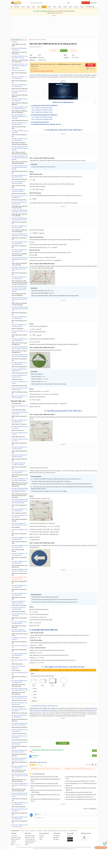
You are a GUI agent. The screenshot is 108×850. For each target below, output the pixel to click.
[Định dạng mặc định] (45, 814)
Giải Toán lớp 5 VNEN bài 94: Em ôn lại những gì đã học (19, 681)
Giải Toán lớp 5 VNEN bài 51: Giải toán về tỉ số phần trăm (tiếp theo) (20, 355)
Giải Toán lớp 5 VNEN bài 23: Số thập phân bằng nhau (19, 123)
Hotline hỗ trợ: (55, 13)
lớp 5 (80, 130)
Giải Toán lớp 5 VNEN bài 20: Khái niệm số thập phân (20, 99)
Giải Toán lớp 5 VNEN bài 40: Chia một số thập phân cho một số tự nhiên (20, 259)
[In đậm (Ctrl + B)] (38, 814)
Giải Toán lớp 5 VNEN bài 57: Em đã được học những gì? (47, 768)
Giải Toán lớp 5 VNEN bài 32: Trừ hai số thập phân (19, 196)
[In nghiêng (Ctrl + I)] (42, 814)
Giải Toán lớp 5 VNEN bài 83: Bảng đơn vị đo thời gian (18, 602)
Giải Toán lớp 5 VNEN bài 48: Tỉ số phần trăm (20, 331)
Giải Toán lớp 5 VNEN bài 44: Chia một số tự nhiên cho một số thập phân (20, 299)
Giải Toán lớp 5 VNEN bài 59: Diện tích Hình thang (20, 413)
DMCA (26, 844)
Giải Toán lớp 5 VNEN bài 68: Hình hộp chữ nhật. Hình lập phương (20, 479)
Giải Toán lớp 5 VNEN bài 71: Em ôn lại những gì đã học (19, 510)
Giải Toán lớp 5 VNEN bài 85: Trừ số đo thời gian (19, 614)
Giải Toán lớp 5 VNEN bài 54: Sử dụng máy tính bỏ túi (19, 376)
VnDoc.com (30, 39)
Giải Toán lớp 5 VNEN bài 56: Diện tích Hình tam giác (20, 388)
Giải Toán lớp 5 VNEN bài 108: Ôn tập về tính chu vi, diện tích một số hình (20, 785)
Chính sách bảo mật (30, 839)
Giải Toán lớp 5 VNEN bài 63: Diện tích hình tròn (20, 440)
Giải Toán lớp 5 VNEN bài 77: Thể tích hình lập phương (19, 554)
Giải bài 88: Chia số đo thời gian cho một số (19, 638)
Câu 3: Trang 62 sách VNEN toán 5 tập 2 (42, 112)
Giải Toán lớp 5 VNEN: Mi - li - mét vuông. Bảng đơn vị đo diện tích (20, 65)
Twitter (40, 839)
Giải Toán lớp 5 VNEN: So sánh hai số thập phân (20, 131)
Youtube (41, 837)
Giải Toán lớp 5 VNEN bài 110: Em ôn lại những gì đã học (20, 803)
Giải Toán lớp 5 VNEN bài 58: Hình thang (20, 406)
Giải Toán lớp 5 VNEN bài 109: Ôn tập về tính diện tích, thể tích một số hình (20, 795)
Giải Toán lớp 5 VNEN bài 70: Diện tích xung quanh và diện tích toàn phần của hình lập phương (20, 501)
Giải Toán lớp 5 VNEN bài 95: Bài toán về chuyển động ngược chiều (20, 689)
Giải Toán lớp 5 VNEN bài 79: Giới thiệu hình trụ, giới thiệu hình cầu (20, 570)
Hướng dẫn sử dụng (15, 837)
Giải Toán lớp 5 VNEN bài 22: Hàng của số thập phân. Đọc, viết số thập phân (19, 116)
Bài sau (73, 50)
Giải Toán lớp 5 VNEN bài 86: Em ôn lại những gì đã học (19, 622)
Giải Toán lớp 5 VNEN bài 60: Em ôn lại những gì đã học (19, 421)
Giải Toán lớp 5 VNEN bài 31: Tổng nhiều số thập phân (18, 190)
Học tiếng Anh (56, 835)
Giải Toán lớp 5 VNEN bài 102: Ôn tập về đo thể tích (20, 736)
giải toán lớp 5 (64, 708)
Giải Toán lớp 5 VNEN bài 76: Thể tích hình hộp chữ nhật (19, 546)
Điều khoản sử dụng (30, 837)
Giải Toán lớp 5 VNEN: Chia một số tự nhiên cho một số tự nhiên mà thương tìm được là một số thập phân (19, 289)
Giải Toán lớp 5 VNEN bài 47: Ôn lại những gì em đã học (19, 325)
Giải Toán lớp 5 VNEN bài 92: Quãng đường (18, 667)
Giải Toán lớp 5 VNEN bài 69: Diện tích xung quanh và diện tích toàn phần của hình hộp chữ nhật (20, 490)
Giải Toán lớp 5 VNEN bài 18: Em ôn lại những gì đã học (19, 85)
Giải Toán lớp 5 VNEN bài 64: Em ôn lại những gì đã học (19, 447)
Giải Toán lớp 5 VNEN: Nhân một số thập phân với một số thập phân (20, 234)
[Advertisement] (54, 26)
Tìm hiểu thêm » (34, 68)
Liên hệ (13, 842)
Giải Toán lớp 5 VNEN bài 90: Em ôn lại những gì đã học (19, 654)
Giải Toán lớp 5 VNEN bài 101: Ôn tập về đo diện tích (20, 730)
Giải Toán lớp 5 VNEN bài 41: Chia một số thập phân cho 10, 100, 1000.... (20, 269)
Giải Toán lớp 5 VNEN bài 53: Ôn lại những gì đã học (19, 369)
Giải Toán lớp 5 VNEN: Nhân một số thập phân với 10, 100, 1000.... (19, 218)
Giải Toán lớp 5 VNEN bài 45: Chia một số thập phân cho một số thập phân (20, 309)
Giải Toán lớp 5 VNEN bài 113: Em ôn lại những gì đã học (20, 825)
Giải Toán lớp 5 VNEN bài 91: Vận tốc (19, 660)
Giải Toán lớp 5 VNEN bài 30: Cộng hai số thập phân (18, 182)
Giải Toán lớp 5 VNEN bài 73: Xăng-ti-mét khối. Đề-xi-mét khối (19, 524)
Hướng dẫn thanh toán (30, 841)
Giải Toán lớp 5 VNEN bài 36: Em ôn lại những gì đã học (19, 226)
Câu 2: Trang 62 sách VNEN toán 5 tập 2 (42, 110)
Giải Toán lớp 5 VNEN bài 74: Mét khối (19, 530)
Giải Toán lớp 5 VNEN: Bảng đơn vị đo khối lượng (19, 49)
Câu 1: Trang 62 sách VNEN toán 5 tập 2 (42, 107)
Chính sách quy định (30, 835)
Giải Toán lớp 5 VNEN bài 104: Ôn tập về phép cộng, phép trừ (20, 751)
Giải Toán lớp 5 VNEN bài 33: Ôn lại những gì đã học (19, 203)
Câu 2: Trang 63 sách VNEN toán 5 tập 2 (42, 119)
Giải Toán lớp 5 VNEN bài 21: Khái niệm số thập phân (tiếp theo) (20, 107)
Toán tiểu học (56, 839)
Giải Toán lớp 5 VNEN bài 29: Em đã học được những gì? (19, 176)
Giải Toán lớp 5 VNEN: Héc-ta (19, 70)
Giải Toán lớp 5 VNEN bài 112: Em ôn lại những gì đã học (20, 817)
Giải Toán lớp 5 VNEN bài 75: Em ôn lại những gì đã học (19, 538)
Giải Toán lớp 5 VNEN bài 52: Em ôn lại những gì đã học (19, 363)
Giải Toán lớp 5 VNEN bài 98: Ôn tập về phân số (19, 709)
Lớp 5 (33, 39)
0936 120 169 (16, 844)
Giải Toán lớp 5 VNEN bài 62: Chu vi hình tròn (20, 433)
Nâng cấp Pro (85, 2)
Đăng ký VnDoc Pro (15, 839)
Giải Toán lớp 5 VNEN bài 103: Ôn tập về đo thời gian (20, 743)
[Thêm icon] (36, 814)
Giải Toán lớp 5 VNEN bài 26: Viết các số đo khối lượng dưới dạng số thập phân (20, 148)
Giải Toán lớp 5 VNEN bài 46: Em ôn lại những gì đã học (19, 317)
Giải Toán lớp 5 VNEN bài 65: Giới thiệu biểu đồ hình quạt (20, 455)
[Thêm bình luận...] (65, 818)
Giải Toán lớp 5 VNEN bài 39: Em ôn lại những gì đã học (19, 250)
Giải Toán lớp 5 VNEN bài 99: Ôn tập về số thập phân (19, 716)
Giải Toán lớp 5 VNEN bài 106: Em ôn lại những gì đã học (20, 767)
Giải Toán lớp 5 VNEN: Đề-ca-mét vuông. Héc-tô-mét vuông (19, 57)
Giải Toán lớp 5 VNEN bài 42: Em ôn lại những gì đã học (19, 277)
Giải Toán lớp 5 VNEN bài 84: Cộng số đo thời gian (18, 608)
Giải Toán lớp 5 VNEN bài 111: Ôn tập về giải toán (19, 809)
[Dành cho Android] (70, 841)
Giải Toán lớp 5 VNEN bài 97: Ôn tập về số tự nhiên (19, 703)
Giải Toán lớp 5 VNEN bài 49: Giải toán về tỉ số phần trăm (19, 339)
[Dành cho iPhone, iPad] (70, 838)
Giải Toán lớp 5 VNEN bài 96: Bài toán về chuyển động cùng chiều (19, 697)
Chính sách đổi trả (29, 842)
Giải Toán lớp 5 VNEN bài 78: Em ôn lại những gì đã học (19, 562)
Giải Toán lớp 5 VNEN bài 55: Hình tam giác (20, 382)
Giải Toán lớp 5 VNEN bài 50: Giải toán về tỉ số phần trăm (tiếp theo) (20, 347)
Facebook (41, 835)
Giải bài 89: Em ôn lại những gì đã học (20, 646)
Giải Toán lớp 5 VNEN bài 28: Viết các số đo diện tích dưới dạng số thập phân (19, 167)
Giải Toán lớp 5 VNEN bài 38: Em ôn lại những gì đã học (19, 242)
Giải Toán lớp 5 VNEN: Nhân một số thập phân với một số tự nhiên (19, 211)
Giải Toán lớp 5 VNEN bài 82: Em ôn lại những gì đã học (19, 594)
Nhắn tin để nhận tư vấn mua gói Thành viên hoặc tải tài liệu (55, 11)
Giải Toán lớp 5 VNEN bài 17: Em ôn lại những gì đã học (19, 77)
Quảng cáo (13, 841)
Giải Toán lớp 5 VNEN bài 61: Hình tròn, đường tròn (20, 427)
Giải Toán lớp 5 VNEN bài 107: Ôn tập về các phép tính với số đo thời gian (20, 775)
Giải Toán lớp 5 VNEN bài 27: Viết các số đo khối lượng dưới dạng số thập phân (20, 158)
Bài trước (53, 50)
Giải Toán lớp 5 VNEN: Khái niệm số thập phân (19, 91)
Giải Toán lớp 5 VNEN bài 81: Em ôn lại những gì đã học (81, 768)
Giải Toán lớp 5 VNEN (41, 39)
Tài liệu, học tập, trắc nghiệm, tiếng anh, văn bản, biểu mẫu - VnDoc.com (20, 2)
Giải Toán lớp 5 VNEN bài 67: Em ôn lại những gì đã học (19, 471)
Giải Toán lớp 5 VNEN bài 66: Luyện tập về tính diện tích (18, 463)
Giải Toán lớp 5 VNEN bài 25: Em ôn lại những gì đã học (19, 139)
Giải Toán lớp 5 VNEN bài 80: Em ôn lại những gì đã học (44, 75)
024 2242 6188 (79, 847)
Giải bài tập (55, 837)
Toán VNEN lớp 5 (75, 411)
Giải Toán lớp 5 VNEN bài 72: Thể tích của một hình (19, 516)
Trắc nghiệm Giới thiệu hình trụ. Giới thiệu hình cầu (44, 705)
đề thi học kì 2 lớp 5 (40, 712)
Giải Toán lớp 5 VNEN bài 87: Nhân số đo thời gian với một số (19, 630)
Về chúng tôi (14, 835)
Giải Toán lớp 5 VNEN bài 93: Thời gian (20, 673)
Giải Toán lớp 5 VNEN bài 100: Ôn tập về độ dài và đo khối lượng (20, 724)
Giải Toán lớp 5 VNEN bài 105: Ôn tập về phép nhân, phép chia (20, 759)
